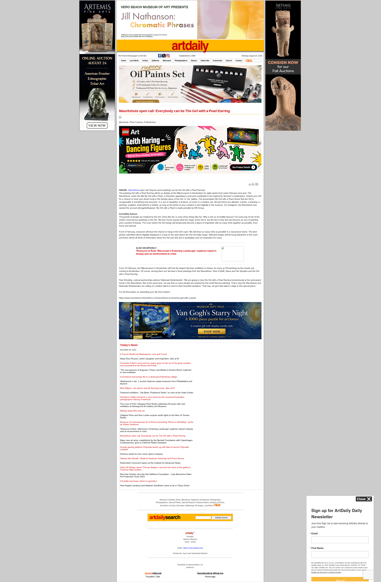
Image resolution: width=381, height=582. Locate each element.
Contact (238, 61)
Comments (217, 61)
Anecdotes (164, 506)
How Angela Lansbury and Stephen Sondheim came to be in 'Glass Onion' (155, 485)
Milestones (185, 500)
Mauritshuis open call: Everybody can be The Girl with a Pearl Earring (152, 436)
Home (123, 61)
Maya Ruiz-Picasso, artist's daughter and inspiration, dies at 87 (149, 358)
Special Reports (188, 502)
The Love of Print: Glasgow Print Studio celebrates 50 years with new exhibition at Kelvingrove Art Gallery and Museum (152, 405)
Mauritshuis (133, 190)
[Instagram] (168, 57)
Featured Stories (202, 502)
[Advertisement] (227, 364)
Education (181, 506)
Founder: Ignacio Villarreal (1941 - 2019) (190, 539)
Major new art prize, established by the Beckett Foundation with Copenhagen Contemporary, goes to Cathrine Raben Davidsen (156, 441)
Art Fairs (221, 502)
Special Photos (175, 502)
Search (229, 61)
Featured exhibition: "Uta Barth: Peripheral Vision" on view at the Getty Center (156, 392)
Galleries (155, 61)
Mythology (190, 506)
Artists (145, 61)
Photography (215, 500)
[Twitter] (164, 57)
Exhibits (171, 500)
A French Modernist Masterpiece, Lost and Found (143, 354)
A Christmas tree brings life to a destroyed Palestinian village (148, 377)
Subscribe (205, 61)
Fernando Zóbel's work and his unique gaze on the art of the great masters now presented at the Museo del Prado (155, 364)
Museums (167, 61)
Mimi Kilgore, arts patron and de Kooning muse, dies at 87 (147, 388)
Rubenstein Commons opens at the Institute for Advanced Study (150, 463)
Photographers (181, 61)
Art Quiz (172, 506)
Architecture (204, 500)
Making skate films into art (132, 411)
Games (194, 61)
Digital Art (195, 500)
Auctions (213, 502)
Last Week (134, 61)
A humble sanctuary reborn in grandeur (138, 481)
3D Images (199, 506)
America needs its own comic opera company (141, 454)
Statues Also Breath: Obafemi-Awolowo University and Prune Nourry (152, 458)
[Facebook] (160, 57)
